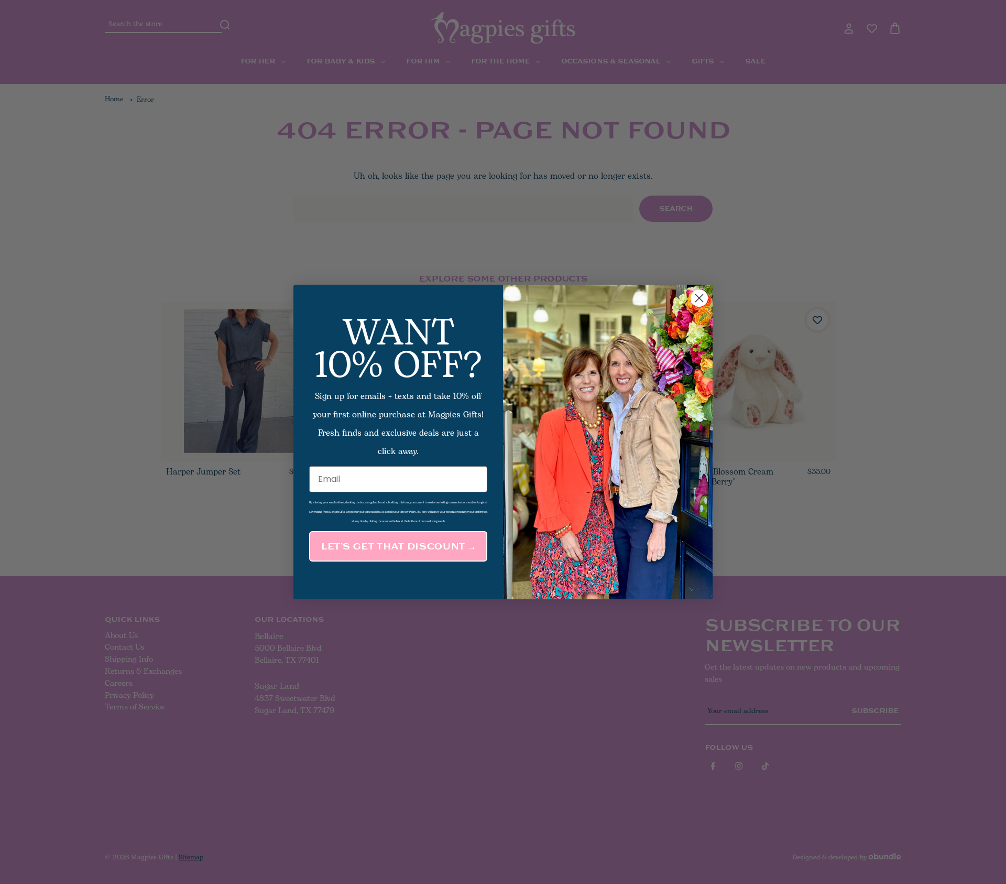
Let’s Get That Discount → (398, 546)
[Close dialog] (699, 298)
